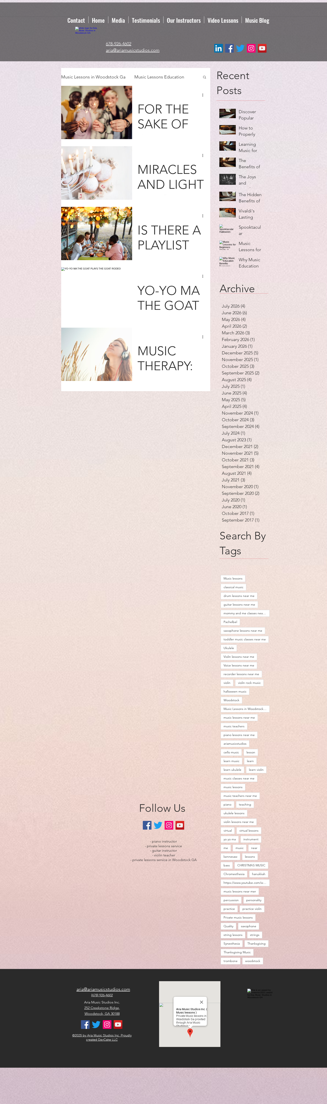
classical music (233, 587)
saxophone (248, 926)
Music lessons (233, 578)
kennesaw (230, 857)
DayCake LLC (108, 1040)
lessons (250, 857)
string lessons (233, 935)
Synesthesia (232, 944)
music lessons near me (239, 717)
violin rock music (249, 683)
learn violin (256, 770)
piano (227, 804)
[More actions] (204, 95)
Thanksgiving (256, 944)
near (254, 848)
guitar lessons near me (239, 604)
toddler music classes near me (245, 639)
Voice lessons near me (239, 665)
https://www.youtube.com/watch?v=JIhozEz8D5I (247, 883)
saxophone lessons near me (243, 631)
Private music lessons (238, 917)
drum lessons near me (239, 596)
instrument (250, 839)
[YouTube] (262, 48)
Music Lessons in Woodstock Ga (93, 77)
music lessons (233, 787)
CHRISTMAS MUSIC (251, 865)
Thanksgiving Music (237, 952)
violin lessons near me (239, 822)
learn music (231, 761)
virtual (228, 831)
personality (253, 900)
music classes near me (239, 778)
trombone (231, 961)
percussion (231, 900)
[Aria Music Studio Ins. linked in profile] (218, 48)
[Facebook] (229, 48)
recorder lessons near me (241, 674)
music (240, 848)
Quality (228, 926)
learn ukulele (232, 770)
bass (227, 865)
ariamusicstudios (235, 744)
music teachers (234, 726)
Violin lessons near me (239, 657)
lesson (250, 752)
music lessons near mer (240, 891)
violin (227, 683)
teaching (245, 804)
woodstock (252, 961)
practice (229, 909)
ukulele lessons (234, 813)
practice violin (252, 909)
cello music (231, 752)
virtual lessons (248, 831)
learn (250, 761)
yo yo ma (230, 839)
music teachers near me (240, 796)
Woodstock (231, 700)
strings (254, 935)
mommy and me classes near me (246, 613)
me (226, 848)
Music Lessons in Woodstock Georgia (247, 709)
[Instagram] (251, 48)
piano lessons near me (239, 735)
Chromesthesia (234, 874)
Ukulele (229, 648)
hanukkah (258, 874)
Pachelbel (230, 622)
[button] (204, 77)
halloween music (235, 691)
